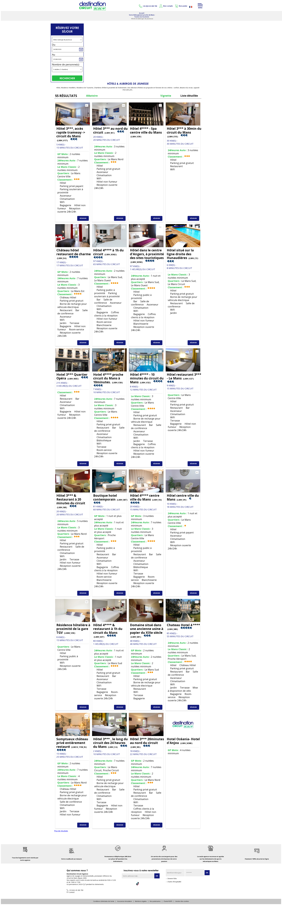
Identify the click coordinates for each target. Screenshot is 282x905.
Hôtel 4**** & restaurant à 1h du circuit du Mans (107, 630)
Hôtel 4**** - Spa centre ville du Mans (146, 132)
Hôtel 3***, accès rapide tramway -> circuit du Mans (70, 134)
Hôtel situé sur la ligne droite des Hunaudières (182, 254)
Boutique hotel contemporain (110, 497)
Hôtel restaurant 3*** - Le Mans (184, 376)
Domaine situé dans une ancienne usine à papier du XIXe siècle (146, 630)
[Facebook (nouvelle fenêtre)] (130, 883)
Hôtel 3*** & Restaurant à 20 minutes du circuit (70, 501)
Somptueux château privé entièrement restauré (72, 743)
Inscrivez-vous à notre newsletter (141, 870)
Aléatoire (92, 95)
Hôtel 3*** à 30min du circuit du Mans (184, 132)
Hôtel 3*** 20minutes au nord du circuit (147, 742)
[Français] (192, 7)
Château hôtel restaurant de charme (73, 254)
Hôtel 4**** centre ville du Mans (146, 497)
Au (53, 54)
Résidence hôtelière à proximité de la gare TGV (73, 629)
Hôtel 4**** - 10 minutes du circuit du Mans (147, 378)
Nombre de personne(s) (65, 64)
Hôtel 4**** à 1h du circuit (108, 252)
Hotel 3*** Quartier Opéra (71, 376)
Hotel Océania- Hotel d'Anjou (183, 741)
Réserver (83, 218)
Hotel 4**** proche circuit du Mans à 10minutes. (108, 378)
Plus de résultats (61, 831)
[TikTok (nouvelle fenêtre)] (137, 882)
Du (53, 44)
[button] (181, 6)
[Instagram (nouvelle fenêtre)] (145, 883)
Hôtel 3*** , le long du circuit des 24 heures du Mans (110, 743)
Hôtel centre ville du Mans (183, 497)
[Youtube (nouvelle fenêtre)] (152, 883)
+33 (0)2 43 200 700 (150, 6)
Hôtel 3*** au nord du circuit (110, 130)
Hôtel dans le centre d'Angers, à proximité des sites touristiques (147, 255)
